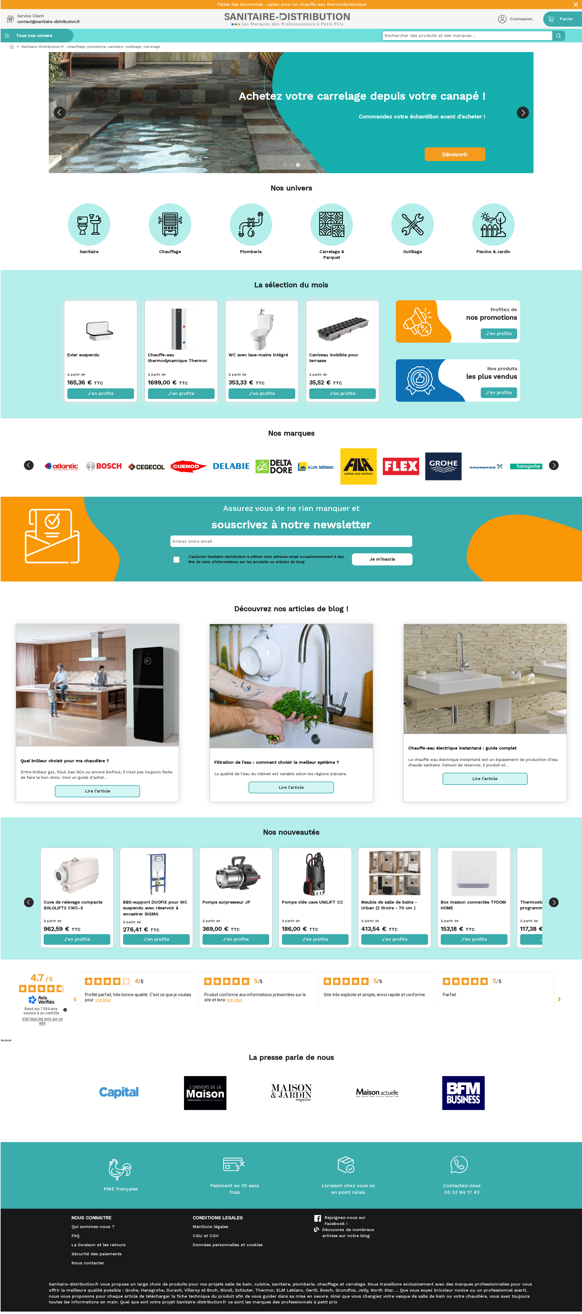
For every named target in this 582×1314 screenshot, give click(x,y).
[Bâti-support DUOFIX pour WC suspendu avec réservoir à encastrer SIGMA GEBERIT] (156, 873)
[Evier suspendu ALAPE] (100, 324)
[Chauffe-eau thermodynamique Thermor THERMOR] (181, 324)
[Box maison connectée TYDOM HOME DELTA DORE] (474, 873)
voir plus (103, 999)
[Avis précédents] (75, 999)
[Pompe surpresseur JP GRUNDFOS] (236, 873)
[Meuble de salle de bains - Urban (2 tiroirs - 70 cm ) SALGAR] (394, 873)
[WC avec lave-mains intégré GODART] (262, 324)
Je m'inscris (382, 559)
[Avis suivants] (559, 999)
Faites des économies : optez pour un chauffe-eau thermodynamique (292, 4)
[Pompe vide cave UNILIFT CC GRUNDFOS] (315, 873)
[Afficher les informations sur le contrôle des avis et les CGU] (65, 1009)
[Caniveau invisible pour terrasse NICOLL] (342, 324)
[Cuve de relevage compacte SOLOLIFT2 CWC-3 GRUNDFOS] (77, 873)
